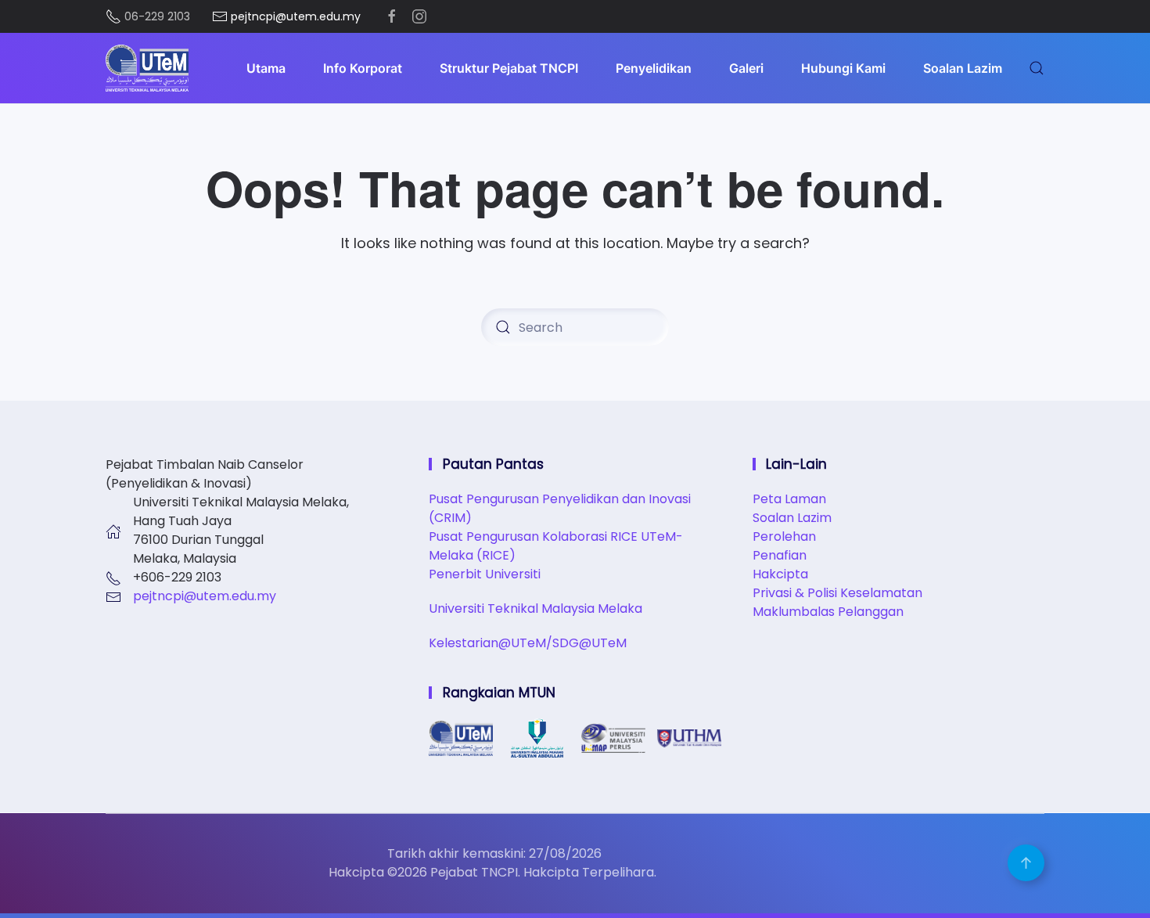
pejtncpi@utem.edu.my (204, 596)
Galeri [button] (746, 68)
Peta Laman (789, 499)
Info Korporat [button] (362, 68)
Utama (266, 68)
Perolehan (784, 536)
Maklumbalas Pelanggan (828, 612)
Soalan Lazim (962, 68)
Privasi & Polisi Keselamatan (837, 593)
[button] (1036, 68)
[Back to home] (147, 68)
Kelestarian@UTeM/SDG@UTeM (528, 643)
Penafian (780, 555)
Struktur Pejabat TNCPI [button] (509, 68)
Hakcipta (780, 574)
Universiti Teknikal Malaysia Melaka (535, 608)
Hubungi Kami (843, 68)
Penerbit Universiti (485, 574)
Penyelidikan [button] (654, 68)
